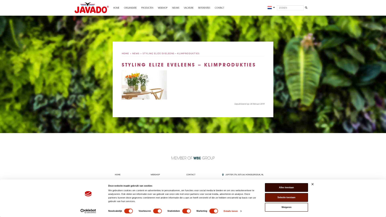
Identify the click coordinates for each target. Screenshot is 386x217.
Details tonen (231, 211)
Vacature (189, 7)
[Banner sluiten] (313, 184)
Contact (219, 7)
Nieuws (175, 7)
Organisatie (130, 7)
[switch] (157, 211)
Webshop (163, 7)
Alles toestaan (286, 187)
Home (116, 7)
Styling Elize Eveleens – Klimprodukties (171, 53)
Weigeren (286, 207)
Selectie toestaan (286, 197)
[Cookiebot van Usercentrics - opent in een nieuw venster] (88, 211)
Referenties (204, 7)
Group (204, 158)
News (135, 53)
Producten (147, 7)
